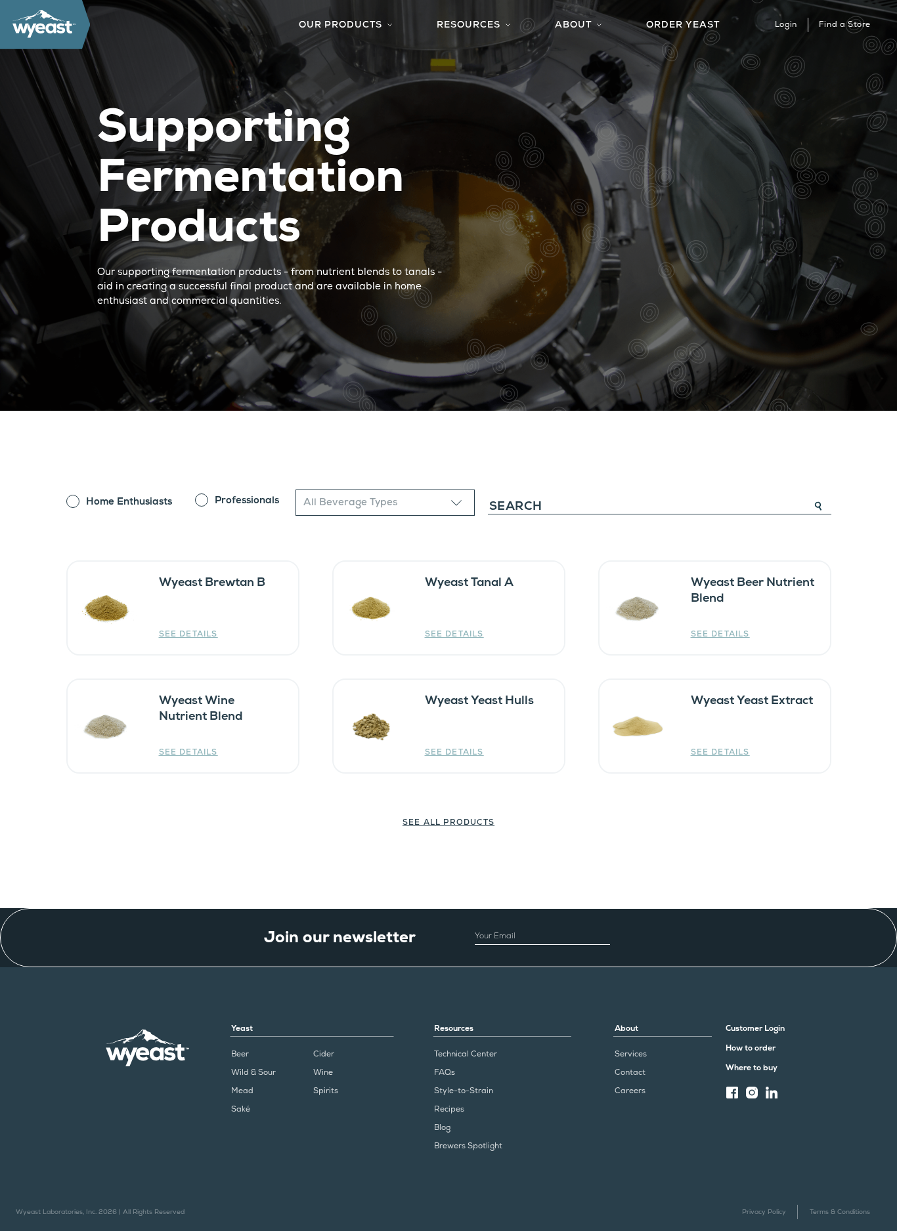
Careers (630, 1091)
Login (786, 25)
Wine (323, 1072)
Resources (453, 1028)
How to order (751, 1048)
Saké (240, 1109)
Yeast (242, 1028)
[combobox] (385, 502)
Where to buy (751, 1068)
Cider (323, 1054)
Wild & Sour (253, 1072)
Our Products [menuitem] (340, 24)
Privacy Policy (764, 1212)
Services (631, 1054)
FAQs (444, 1072)
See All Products (448, 822)
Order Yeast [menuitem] (683, 24)
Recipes (449, 1109)
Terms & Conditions (840, 1212)
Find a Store (845, 25)
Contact (630, 1072)
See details (188, 634)
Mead (242, 1091)
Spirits (325, 1091)
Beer (240, 1054)
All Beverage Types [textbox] (350, 502)
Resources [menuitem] (468, 24)
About (626, 1028)
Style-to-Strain (463, 1091)
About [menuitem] (573, 24)
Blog (442, 1128)
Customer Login (755, 1028)
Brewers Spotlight (468, 1146)
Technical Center (465, 1054)
